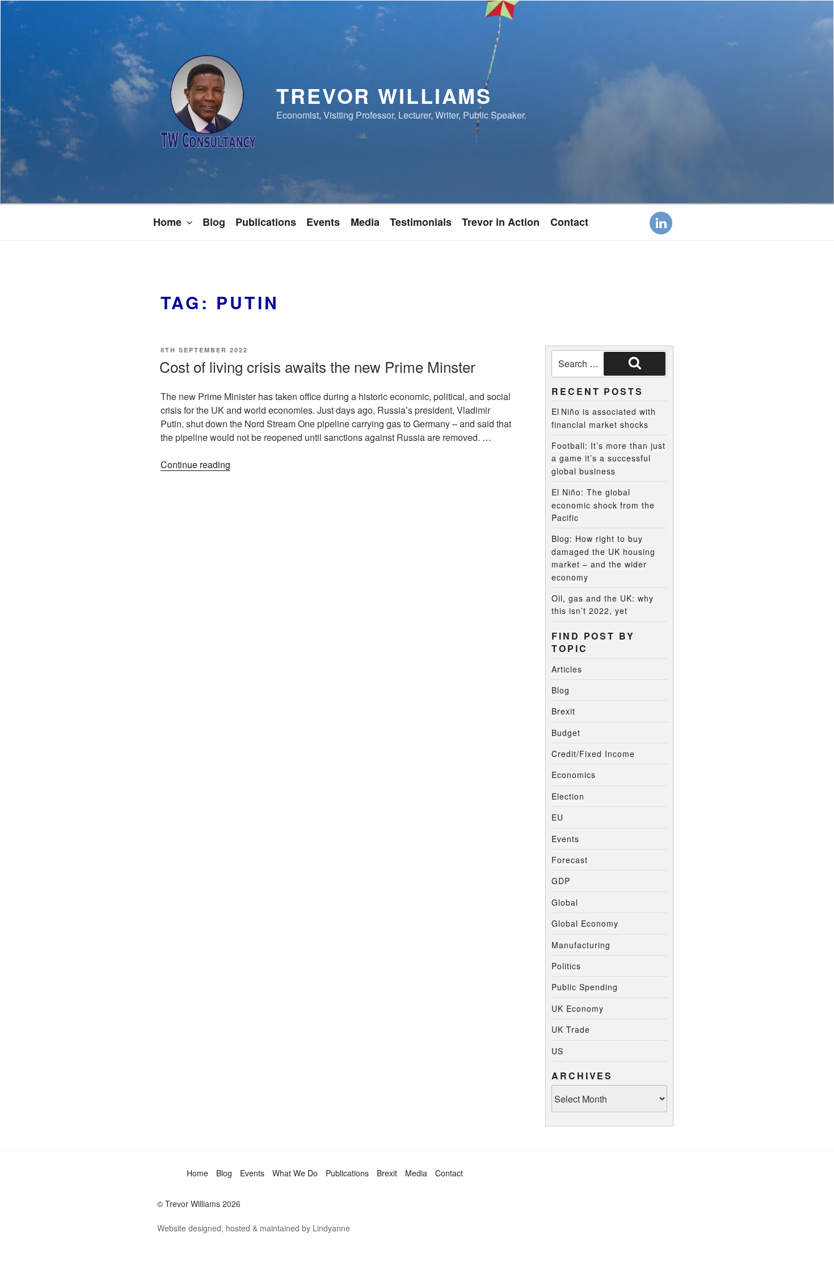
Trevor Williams (384, 95)
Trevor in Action (501, 221)
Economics (573, 774)
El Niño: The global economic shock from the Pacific (603, 504)
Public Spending (584, 986)
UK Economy (577, 1008)
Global (564, 902)
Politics (566, 965)
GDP (560, 880)
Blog (214, 221)
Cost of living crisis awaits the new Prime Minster (317, 366)
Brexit (563, 711)
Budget (565, 732)
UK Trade (570, 1029)
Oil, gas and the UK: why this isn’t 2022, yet (602, 604)
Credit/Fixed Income (593, 753)
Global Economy (584, 923)
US (557, 1051)
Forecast (569, 859)
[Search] (634, 364)
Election (567, 796)
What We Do (295, 1173)
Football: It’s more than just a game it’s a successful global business (608, 458)
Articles (566, 669)
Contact (569, 221)
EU (557, 817)
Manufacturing (580, 944)
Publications (265, 221)
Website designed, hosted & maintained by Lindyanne (253, 1228)
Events (323, 221)
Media (365, 221)
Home (167, 221)
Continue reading (195, 464)
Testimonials (421, 221)
